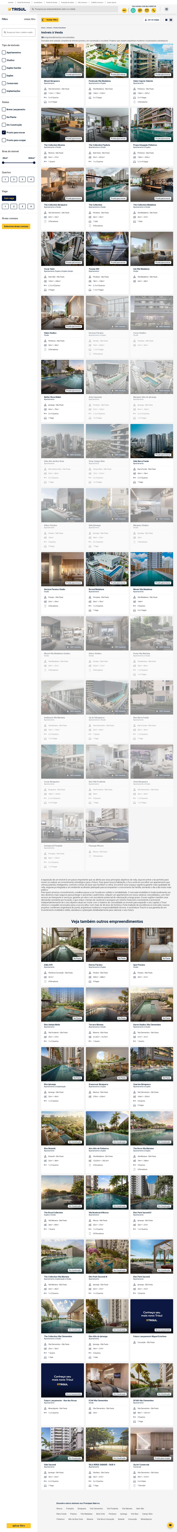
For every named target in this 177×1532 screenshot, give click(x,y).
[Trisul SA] (17, 9)
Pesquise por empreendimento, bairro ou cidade (55, 9)
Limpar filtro (29, 23)
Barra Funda (61, 1514)
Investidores (38, 2)
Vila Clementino (96, 1508)
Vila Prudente (112, 1508)
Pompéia (70, 1508)
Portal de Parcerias (23, 2)
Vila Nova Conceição (105, 1519)
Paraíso (73, 1514)
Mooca (59, 1508)
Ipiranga (123, 1514)
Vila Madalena (86, 1514)
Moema (90, 1519)
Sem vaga (9, 203)
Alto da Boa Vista (75, 1519)
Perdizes (112, 1514)
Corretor (10, 2)
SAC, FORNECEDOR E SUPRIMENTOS (153, 1507)
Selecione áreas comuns (16, 231)
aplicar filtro (19, 1525)
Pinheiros (60, 1519)
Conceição (132, 1519)
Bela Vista (100, 1514)
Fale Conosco (82, 2)
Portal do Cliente (51, 2)
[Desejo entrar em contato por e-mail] (146, 10)
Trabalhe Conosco (97, 2)
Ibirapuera (82, 1508)
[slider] (3, 167)
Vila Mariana (127, 1508)
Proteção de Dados (67, 2)
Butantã (121, 1519)
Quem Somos (111, 2)
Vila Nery (134, 1514)
